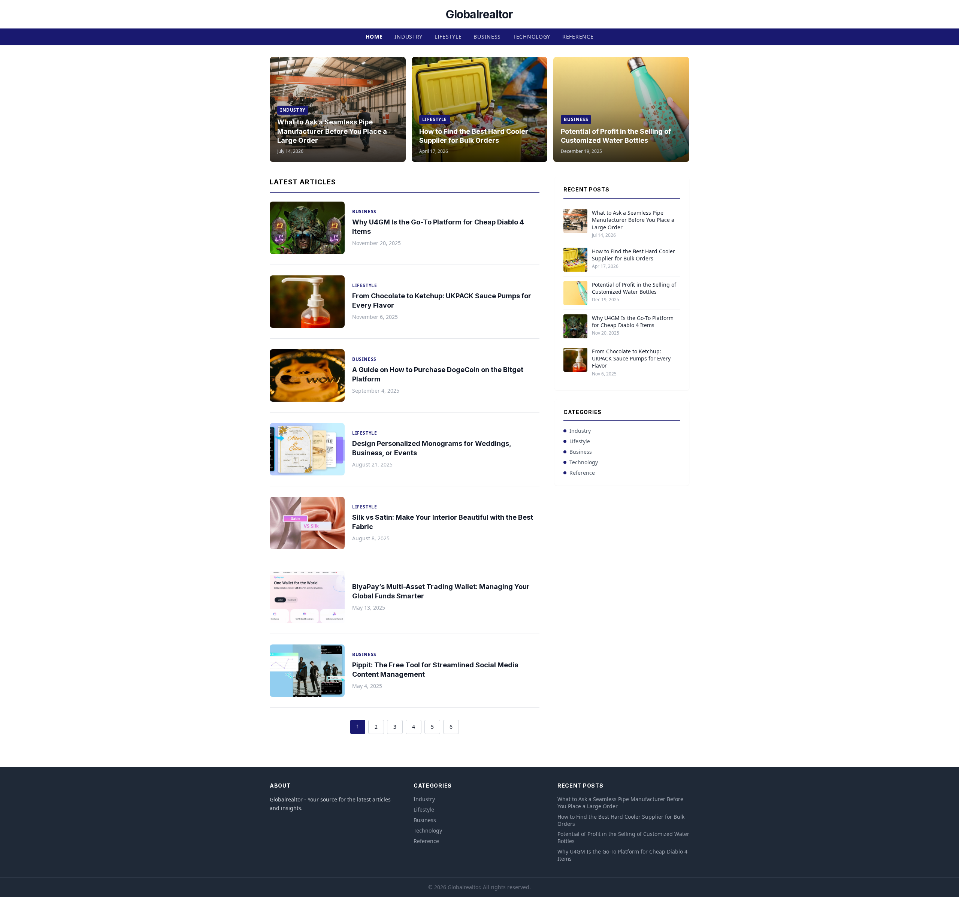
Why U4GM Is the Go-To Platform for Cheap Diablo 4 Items (633, 321)
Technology (531, 36)
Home (374, 36)
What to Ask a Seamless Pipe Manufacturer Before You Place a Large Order (332, 131)
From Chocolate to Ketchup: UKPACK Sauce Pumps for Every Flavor (631, 358)
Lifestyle (448, 36)
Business (487, 36)
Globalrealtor (479, 14)
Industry (408, 36)
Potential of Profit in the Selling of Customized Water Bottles (634, 288)
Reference (577, 36)
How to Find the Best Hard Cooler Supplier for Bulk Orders (633, 255)
